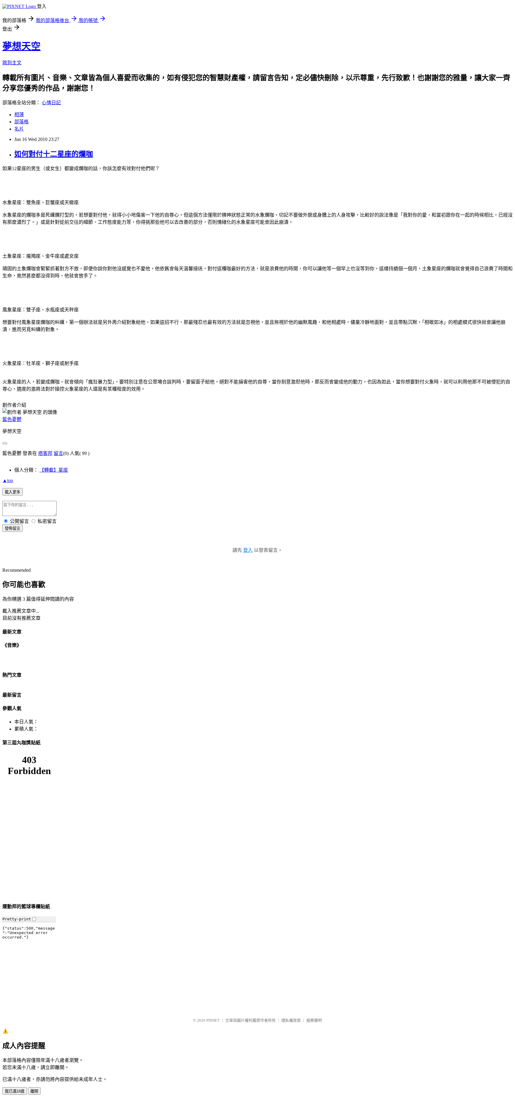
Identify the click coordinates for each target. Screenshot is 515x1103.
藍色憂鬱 (11, 419)
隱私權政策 (291, 1020)
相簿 (19, 114)
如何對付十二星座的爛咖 (53, 154)
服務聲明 (314, 1020)
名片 (19, 128)
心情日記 (51, 102)
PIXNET (213, 1020)
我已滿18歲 (14, 1091)
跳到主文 (11, 62)
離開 (34, 1091)
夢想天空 (21, 46)
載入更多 (12, 492)
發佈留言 (12, 528)
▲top (7, 480)
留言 (58, 453)
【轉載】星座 (53, 470)
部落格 (21, 121)
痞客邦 (45, 453)
